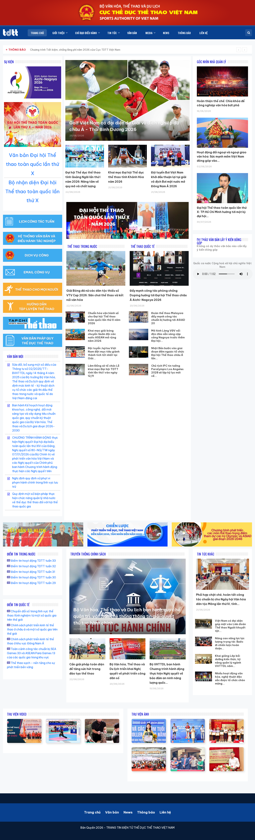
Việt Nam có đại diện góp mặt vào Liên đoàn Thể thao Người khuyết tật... (230, 625)
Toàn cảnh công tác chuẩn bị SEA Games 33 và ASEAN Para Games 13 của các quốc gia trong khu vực (31, 653)
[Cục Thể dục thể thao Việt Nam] (10, 32)
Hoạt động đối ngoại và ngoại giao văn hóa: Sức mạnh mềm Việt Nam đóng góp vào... (221, 156)
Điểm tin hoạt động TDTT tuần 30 (33, 577)
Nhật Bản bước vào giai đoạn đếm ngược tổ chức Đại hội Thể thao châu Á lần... (167, 353)
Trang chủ (92, 812)
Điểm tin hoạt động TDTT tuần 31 (33, 572)
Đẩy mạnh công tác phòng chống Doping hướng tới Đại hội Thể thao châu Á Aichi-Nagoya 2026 (158, 295)
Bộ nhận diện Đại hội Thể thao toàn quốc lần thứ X (32, 191)
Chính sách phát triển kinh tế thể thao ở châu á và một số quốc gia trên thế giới (32, 629)
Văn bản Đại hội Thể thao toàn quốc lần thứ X (32, 164)
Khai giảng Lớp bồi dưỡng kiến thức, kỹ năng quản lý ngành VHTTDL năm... (228, 661)
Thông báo (146, 812)
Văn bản (112, 812)
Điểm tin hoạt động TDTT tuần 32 (33, 566)
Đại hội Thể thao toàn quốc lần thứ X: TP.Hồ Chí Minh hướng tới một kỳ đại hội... (221, 212)
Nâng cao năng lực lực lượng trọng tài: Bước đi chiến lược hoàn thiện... (229, 643)
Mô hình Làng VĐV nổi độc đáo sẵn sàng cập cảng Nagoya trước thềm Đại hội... (168, 335)
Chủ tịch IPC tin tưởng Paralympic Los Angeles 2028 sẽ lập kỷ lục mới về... (167, 370)
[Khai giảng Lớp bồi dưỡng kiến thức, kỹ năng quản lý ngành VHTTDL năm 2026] (203, 659)
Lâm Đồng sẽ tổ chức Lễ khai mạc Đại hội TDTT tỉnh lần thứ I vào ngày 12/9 (103, 370)
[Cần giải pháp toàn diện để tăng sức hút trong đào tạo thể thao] (87, 648)
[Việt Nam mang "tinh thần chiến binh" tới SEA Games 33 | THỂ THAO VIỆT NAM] (24, 721)
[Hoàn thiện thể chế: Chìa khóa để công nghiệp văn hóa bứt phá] (222, 66)
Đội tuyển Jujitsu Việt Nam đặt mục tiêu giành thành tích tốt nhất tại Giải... (104, 353)
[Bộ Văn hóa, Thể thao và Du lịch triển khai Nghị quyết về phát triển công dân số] (128, 648)
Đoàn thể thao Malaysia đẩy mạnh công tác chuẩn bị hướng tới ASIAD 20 (168, 318)
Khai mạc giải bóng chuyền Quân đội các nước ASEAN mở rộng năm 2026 (102, 335)
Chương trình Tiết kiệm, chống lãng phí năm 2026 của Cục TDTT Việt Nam (75, 49)
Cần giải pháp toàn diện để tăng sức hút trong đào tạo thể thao (86, 669)
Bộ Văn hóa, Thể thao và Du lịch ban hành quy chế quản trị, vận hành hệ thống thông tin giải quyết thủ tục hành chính (126, 616)
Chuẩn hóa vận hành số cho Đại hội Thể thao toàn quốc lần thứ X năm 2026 (104, 318)
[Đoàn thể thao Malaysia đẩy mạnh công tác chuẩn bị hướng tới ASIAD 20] (138, 317)
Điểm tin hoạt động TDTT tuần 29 (33, 583)
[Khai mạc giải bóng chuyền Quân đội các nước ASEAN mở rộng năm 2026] (75, 334)
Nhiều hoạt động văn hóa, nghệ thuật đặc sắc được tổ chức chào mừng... (230, 678)
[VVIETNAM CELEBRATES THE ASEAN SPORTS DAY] (63, 721)
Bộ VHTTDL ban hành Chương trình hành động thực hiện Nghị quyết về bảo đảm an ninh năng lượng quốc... (167, 673)
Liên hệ (165, 812)
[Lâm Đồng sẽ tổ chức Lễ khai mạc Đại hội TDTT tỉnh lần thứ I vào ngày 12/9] (75, 369)
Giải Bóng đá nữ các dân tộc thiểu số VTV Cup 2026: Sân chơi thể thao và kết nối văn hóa (95, 295)
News (128, 812)
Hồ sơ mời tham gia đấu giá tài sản (29, 49)
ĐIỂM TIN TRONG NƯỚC (21, 554)
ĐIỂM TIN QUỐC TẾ (18, 604)
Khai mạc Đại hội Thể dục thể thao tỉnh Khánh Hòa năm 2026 (126, 177)
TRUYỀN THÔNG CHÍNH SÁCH (88, 554)
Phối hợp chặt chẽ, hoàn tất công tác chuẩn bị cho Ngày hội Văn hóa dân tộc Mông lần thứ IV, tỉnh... (221, 599)
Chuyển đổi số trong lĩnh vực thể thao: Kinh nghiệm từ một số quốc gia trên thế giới (31, 615)
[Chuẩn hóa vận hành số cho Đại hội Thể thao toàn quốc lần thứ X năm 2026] (75, 317)
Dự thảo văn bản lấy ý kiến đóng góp (219, 241)
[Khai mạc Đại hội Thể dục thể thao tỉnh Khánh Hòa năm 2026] (127, 156)
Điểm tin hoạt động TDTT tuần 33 (33, 560)
